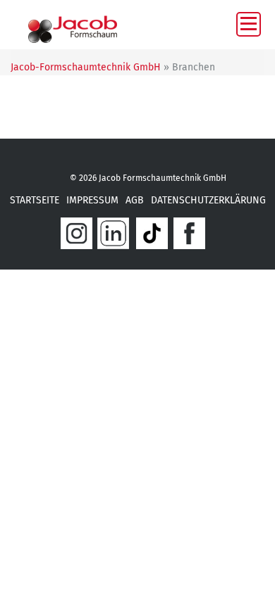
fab (189, 233)
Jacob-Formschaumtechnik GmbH (86, 67)
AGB (135, 200)
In (76, 233)
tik (151, 233)
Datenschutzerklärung (208, 200)
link (113, 233)
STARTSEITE (34, 200)
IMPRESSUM (92, 200)
